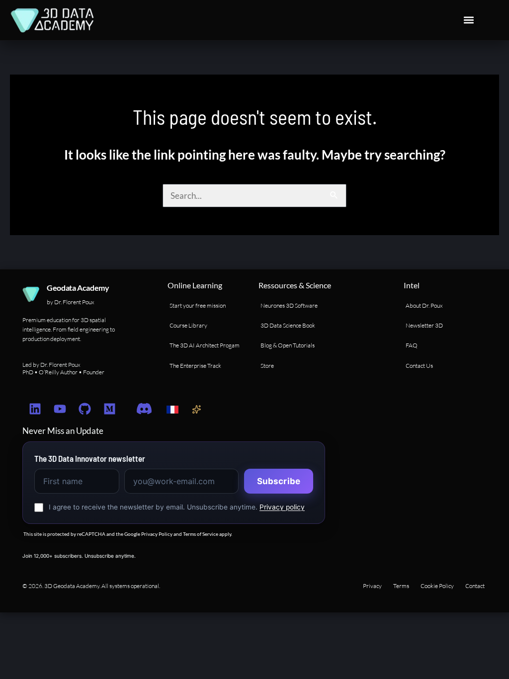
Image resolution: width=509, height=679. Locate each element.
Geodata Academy (78, 287)
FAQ (412, 345)
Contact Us (419, 365)
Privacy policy (282, 507)
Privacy (372, 586)
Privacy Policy (156, 534)
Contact (475, 586)
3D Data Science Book (287, 325)
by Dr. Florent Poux (70, 302)
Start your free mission (198, 305)
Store (267, 365)
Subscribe (279, 481)
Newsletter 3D (424, 325)
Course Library (188, 325)
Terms (401, 586)
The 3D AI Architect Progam (205, 345)
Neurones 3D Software (289, 305)
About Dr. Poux (424, 305)
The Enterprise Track (195, 365)
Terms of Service (200, 534)
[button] (469, 20)
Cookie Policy (437, 586)
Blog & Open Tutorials (287, 345)
